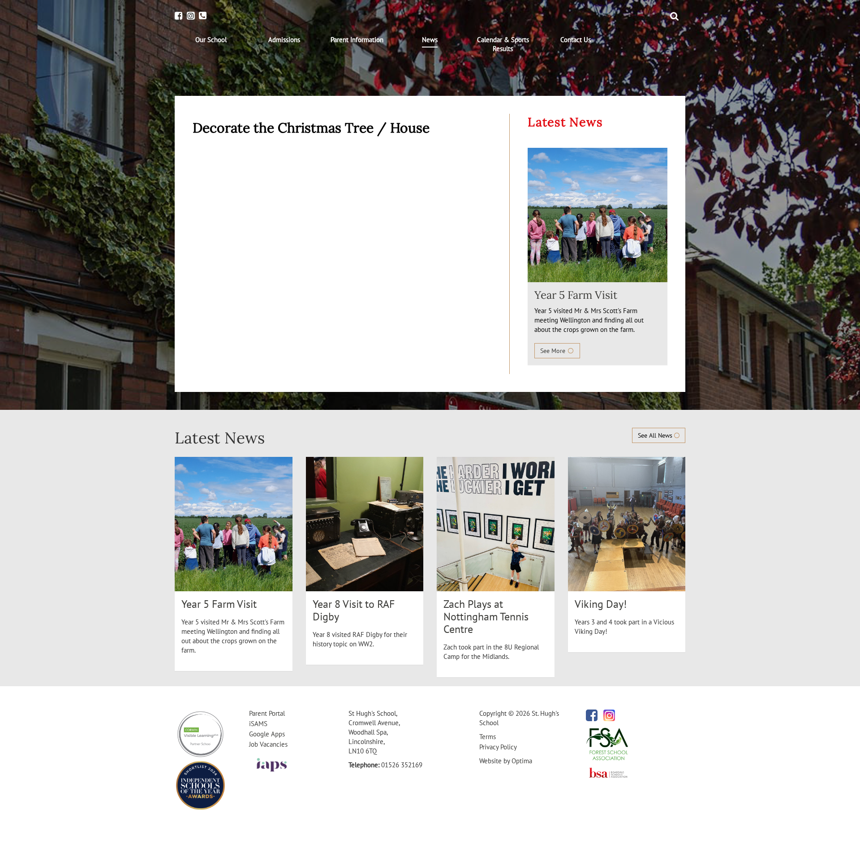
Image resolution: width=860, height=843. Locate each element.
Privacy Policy (498, 747)
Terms (487, 736)
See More (553, 351)
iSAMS (258, 723)
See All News (656, 435)
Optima (522, 761)
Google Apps (267, 734)
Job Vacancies (268, 744)
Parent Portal (267, 713)
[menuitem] (211, 40)
